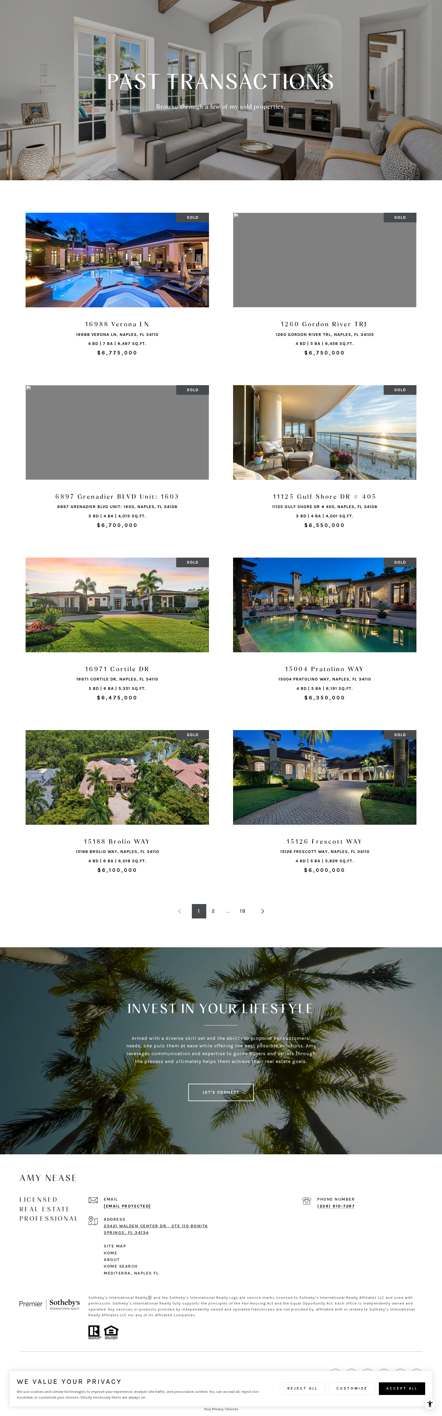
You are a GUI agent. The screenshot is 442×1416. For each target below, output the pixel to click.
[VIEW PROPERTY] (117, 282)
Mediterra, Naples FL (131, 1273)
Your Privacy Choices (221, 1409)
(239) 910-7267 (336, 1206)
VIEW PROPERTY (117, 287)
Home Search (121, 1266)
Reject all (302, 1388)
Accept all (402, 1388)
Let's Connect (221, 1092)
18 (243, 911)
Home (110, 1253)
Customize (352, 1388)
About (112, 1259)
